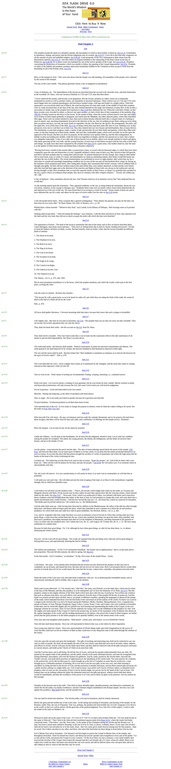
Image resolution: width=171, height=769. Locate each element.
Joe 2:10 (84, 110)
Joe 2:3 (91, 144)
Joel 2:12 (85, 370)
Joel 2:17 (85, 445)
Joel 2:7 (85, 316)
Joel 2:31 (85, 694)
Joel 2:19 (85, 469)
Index (101, 27)
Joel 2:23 (85, 545)
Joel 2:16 (85, 432)
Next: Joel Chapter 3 (85, 750)
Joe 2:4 (80, 321)
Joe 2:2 (79, 327)
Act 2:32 (67, 69)
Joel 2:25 (85, 560)
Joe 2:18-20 (75, 57)
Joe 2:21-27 (56, 60)
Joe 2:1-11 (121, 53)
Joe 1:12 (72, 126)
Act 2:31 (123, 64)
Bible (80, 27)
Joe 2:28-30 (47, 62)
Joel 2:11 (85, 359)
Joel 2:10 (85, 342)
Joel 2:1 (85, 73)
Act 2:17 (124, 591)
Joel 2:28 (85, 584)
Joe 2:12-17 (99, 55)
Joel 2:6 (85, 308)
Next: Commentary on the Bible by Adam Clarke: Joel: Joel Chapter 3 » (111, 764)
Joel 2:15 (85, 424)
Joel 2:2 (85, 88)
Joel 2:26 (85, 573)
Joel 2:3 (85, 197)
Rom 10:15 (105, 720)
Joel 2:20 (85, 486)
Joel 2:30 (85, 681)
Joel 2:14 (85, 413)
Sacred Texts (72, 27)
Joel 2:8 (85, 331)
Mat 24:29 (56, 690)
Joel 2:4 (85, 220)
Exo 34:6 (47, 409)
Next (90, 31)
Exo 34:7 (56, 409)
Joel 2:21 (85, 535)
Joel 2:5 (85, 289)
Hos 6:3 (90, 552)
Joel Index (85, 29)
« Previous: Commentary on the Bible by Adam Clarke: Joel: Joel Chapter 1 (60, 764)
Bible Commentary (90, 27)
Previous (83, 31)
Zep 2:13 (56, 495)
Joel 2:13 (85, 379)
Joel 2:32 (85, 714)
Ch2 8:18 (97, 463)
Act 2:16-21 (121, 62)
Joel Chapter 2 (85, 44)
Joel (85, 49)
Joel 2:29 (85, 637)
